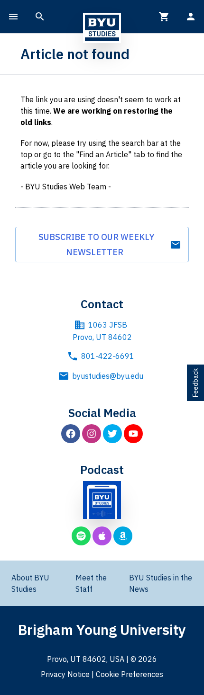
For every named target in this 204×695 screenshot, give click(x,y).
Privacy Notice (65, 674)
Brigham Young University (102, 629)
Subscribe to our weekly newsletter (96, 245)
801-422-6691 (107, 356)
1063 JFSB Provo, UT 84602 (102, 331)
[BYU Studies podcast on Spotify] (81, 535)
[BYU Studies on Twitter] (112, 433)
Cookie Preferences (129, 674)
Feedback (195, 382)
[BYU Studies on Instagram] (91, 433)
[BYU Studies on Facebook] (70, 433)
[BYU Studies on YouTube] (133, 433)
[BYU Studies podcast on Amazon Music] (122, 535)
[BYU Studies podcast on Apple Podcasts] (102, 535)
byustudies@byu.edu (107, 376)
